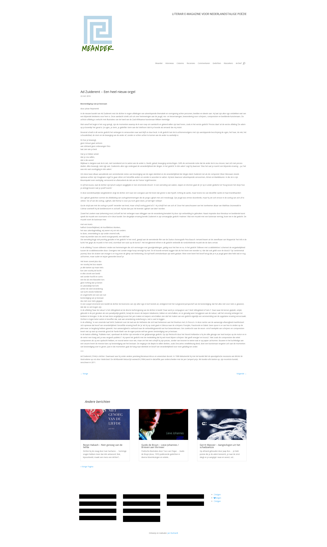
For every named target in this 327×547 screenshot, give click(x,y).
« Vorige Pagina (86, 466)
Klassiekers (228, 63)
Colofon (127, 511)
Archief (239, 63)
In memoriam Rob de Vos (178, 496)
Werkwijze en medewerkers (135, 496)
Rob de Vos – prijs (175, 503)
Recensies (191, 63)
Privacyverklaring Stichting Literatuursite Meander (140, 519)
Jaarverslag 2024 (87, 518)
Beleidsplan (129, 503)
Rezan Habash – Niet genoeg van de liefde (102, 446)
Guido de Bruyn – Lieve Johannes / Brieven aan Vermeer (160, 446)
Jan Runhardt (172, 533)
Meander (159, 63)
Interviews (169, 63)
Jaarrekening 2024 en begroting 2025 (95, 511)
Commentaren (204, 63)
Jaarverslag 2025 (87, 503)
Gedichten (217, 63)
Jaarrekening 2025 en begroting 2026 (95, 496)
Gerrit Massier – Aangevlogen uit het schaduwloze (220, 446)
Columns (180, 63)
